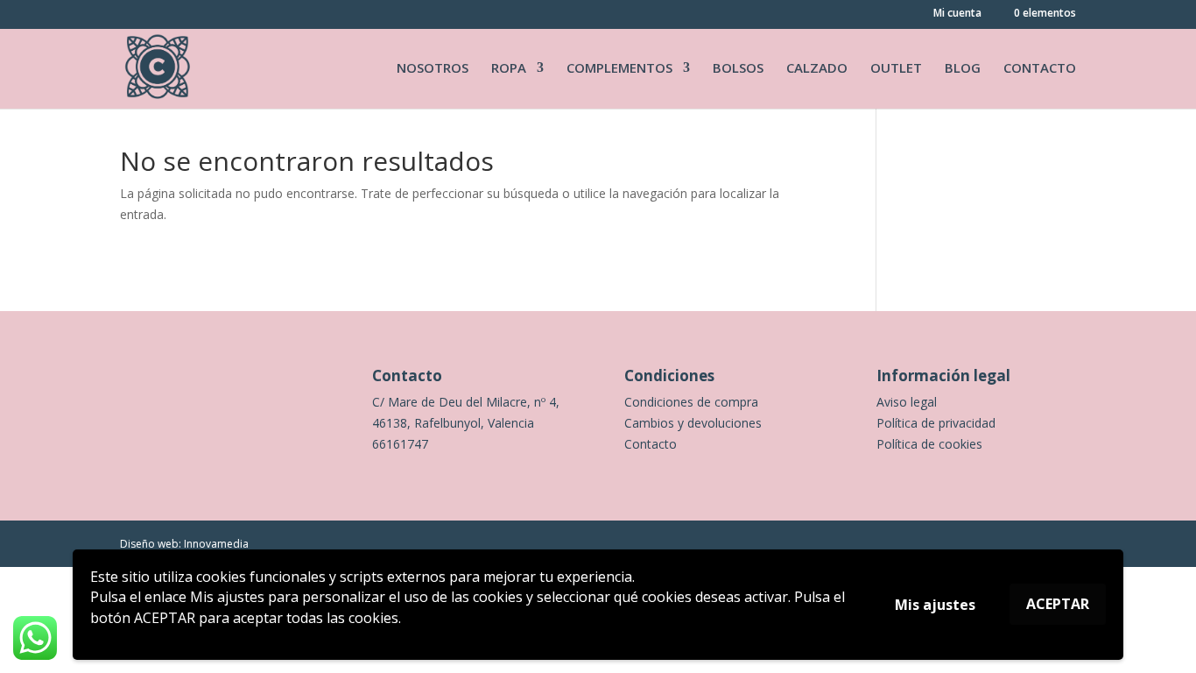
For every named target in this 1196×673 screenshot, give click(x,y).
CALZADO (817, 68)
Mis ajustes (935, 604)
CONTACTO (1039, 68)
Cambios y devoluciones (693, 422)
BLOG (963, 68)
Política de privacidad (935, 422)
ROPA (508, 68)
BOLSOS (738, 68)
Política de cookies (929, 444)
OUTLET (896, 68)
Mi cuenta (957, 14)
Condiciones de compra (691, 401)
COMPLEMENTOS (619, 68)
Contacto (650, 444)
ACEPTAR (1057, 603)
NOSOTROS (432, 68)
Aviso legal (906, 401)
